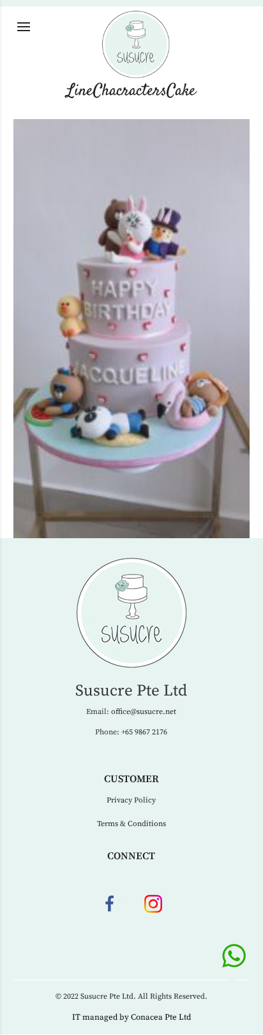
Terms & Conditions (131, 824)
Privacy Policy (131, 800)
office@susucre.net (143, 712)
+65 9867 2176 (144, 732)
